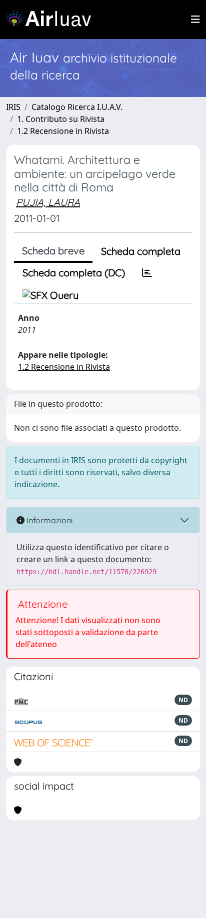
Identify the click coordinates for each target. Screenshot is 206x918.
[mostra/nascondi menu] (195, 19)
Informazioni (48, 520)
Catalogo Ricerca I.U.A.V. (77, 106)
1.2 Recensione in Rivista (63, 130)
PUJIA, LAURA (48, 202)
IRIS (13, 106)
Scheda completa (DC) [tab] (73, 272)
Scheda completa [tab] (140, 251)
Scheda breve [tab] (53, 250)
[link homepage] (52, 19)
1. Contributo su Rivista (60, 118)
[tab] (147, 272)
